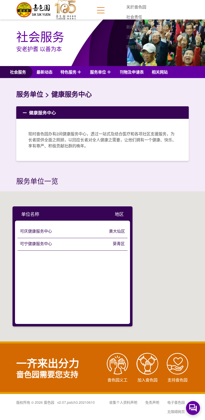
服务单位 (29, 94)
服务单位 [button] (98, 72)
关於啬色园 (136, 7)
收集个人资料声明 (123, 402)
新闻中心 (134, 27)
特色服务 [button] (68, 72)
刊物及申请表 (132, 72)
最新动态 (44, 72)
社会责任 (134, 17)
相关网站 (160, 72)
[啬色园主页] (33, 8)
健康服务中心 (42, 112)
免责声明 (152, 402)
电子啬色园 (176, 402)
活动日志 (134, 37)
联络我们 (134, 47)
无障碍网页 (176, 411)
